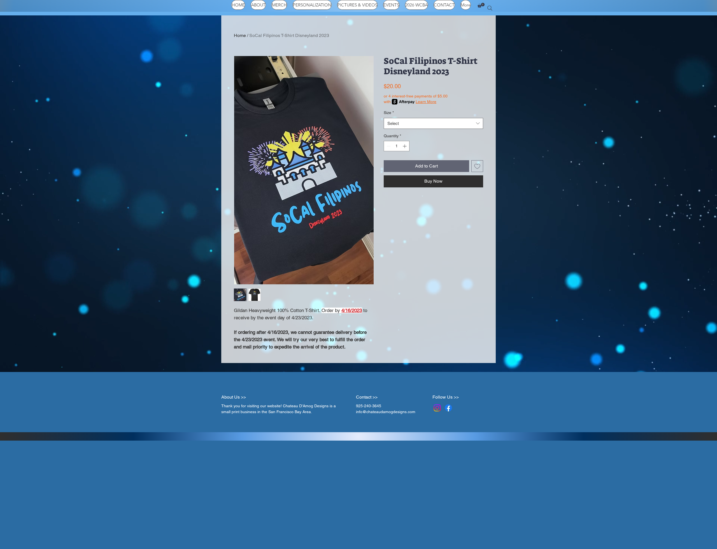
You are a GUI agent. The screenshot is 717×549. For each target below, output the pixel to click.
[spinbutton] (397, 146)
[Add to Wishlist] (477, 166)
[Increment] (405, 146)
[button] (481, 5)
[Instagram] (437, 408)
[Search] (490, 8)
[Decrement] (388, 146)
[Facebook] (448, 408)
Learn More (426, 101)
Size (389, 112)
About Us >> (233, 397)
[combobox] (433, 123)
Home (240, 35)
